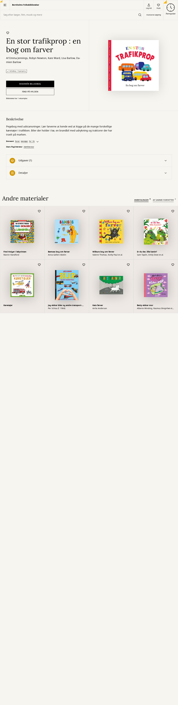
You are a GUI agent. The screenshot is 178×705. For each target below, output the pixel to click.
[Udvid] (37, 141)
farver (17, 141)
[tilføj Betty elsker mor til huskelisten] (173, 265)
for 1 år (32, 141)
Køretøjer (8, 305)
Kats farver (97, 305)
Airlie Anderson (99, 308)
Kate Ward (54, 58)
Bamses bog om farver (59, 251)
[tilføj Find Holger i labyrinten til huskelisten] (39, 211)
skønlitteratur (29, 147)
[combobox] (72, 15)
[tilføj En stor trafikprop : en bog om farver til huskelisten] (7, 32)
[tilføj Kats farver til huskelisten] (128, 265)
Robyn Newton (37, 58)
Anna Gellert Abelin (57, 255)
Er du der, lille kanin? (147, 251)
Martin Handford (11, 255)
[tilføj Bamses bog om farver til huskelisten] (84, 211)
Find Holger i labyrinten (14, 251)
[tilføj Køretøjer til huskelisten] (39, 265)
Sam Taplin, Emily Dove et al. (150, 255)
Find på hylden (30, 91)
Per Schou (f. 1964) (56, 308)
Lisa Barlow (68, 58)
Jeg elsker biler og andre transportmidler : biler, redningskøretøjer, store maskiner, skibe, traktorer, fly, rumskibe (66, 305)
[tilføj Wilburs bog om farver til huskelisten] (128, 211)
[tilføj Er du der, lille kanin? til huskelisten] (173, 211)
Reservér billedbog (30, 83)
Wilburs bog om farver (103, 251)
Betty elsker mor (145, 305)
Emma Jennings (18, 58)
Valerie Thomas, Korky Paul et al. (107, 255)
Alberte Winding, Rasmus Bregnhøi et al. (154, 308)
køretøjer (24, 141)
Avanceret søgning (153, 15)
